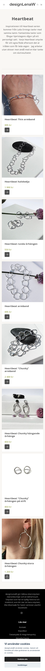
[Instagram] (21, 613)
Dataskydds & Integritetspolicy (22, 634)
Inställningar (22, 665)
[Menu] (4, 4)
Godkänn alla (22, 659)
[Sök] (37, 4)
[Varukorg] (41, 4)
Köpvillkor (22, 631)
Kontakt (22, 627)
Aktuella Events (22, 638)
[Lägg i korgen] (7, 576)
